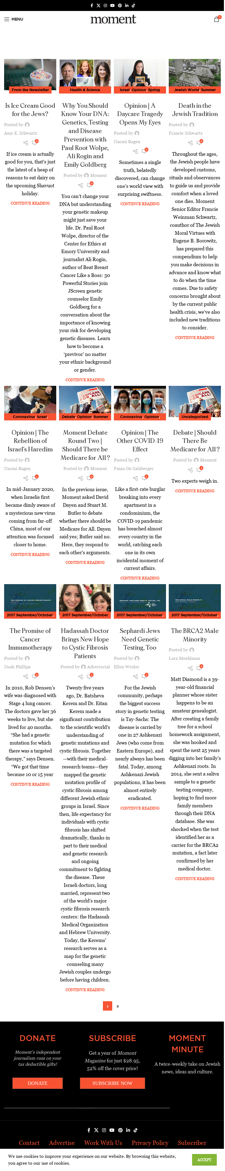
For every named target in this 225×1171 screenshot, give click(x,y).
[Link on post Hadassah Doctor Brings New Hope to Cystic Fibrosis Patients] (85, 599)
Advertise (62, 1142)
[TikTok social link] (133, 5)
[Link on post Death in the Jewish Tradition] (195, 74)
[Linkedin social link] (126, 5)
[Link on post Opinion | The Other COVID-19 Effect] (140, 401)
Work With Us (103, 1142)
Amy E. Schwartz (20, 133)
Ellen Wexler (126, 666)
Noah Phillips (17, 666)
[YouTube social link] (112, 5)
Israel (125, 90)
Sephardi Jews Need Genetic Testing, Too (140, 639)
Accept (204, 1160)
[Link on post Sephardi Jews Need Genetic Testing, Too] (140, 599)
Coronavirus (24, 416)
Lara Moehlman (184, 658)
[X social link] (98, 5)
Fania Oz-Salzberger (134, 468)
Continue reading (30, 203)
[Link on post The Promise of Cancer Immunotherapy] (30, 599)
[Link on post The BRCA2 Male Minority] (195, 599)
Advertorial (98, 666)
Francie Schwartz (186, 133)
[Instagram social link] (105, 5)
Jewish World (186, 90)
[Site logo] (112, 18)
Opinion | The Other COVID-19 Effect (140, 441)
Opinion (139, 90)
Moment (98, 175)
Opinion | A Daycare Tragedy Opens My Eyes (140, 114)
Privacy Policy (150, 1142)
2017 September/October (30, 615)
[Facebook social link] (91, 5)
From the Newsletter (30, 90)
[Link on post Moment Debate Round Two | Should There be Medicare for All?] (85, 401)
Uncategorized (195, 416)
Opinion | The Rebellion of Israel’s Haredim (30, 441)
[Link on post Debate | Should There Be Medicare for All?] (195, 401)
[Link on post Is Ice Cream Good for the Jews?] (30, 74)
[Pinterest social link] (119, 5)
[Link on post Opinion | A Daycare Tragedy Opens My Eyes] (140, 74)
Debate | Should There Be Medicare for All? (195, 441)
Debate (68, 416)
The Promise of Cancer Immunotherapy (30, 639)
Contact (29, 1142)
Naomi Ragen (127, 141)
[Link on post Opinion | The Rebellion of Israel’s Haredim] (30, 401)
